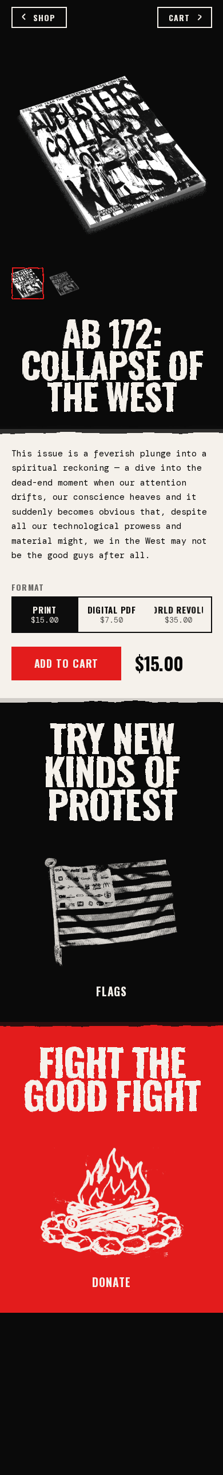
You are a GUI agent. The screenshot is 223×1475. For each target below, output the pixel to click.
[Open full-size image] (111, 155)
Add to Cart (66, 663)
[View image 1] (27, 283)
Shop (44, 17)
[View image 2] (64, 283)
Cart (179, 17)
